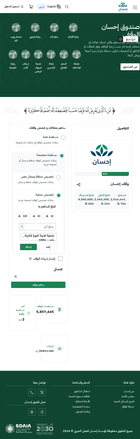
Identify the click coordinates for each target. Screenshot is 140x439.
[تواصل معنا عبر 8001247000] (32, 392)
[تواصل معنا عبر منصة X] (42, 392)
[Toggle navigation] (135, 7)
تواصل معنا (39, 382)
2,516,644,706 (118, 201)
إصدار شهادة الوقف (44, 259)
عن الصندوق (130, 67)
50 (36, 216)
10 (49, 216)
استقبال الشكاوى (82, 391)
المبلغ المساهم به (47, 206)
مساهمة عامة (50, 137)
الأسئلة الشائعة (82, 401)
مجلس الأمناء (127, 396)
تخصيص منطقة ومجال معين (37, 176)
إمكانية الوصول (83, 412)
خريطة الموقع (128, 406)
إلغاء (48, 247)
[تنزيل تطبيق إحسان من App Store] (42, 412)
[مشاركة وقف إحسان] (79, 184)
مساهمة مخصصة (46, 155)
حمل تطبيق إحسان (35, 402)
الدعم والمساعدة (81, 382)
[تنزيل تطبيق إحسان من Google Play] (32, 412)
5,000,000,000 (86, 201)
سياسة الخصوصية (81, 406)
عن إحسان (129, 391)
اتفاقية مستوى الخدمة (79, 396)
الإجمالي (58, 269)
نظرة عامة (128, 382)
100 (22, 216)
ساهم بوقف (38, 285)
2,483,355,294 (102, 201)
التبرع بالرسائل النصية (124, 401)
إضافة (29, 247)
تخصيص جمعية (45, 194)
